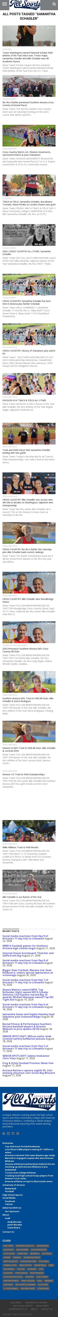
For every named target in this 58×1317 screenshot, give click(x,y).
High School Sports (12, 1194)
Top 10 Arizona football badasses (22, 1146)
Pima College (27, 1281)
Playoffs (8, 1273)
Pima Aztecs (25, 1265)
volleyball (9, 1269)
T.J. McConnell (11, 1289)
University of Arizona (13, 1185)
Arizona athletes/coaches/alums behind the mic (30, 1164)
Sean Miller (42, 1246)
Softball (46, 1254)
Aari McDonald (11, 1281)
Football (9, 1191)
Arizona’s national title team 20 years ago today (30, 1155)
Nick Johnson (36, 1273)
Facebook (10, 1201)
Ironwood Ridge (32, 1257)
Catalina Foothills (13, 1277)
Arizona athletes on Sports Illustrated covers (28, 1181)
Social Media (8, 1197)
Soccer (21, 1269)
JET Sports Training (25, 1285)
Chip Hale (8, 1285)
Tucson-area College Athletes (20, 1172)
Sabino (7, 1257)
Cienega (17, 1257)
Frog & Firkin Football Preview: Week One (28, 1063)
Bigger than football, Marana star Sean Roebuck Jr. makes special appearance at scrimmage (27, 972)
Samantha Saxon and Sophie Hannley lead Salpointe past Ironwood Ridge (28, 1015)
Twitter (9, 1204)
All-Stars (43, 1285)
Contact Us (8, 1231)
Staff (7, 1218)
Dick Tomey (42, 1277)
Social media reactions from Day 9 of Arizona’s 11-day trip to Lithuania (25, 937)
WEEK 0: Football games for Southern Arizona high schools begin (25, 947)
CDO (41, 1269)
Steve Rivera (13, 1227)
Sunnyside (22, 1254)
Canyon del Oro (28, 1261)
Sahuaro (32, 1269)
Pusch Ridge (21, 1273)
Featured (8, 1246)
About (5, 1214)
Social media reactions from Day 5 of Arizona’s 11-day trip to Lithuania (25, 1047)
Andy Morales (14, 1221)
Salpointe (8, 1250)
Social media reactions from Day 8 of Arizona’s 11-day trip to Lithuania (25, 962)
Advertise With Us (11, 1207)
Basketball (10, 1188)
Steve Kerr (43, 1289)
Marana (49, 1281)
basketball (40, 1265)
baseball (34, 1254)
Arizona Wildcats (25, 1246)
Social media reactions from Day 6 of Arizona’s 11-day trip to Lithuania (25, 1006)
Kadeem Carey (28, 1289)
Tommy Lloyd (10, 1265)
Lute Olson (9, 1254)
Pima (51, 1265)
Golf (39, 1281)
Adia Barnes (22, 1250)
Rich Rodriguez (38, 1250)
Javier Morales (14, 1224)
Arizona (30, 1277)
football (44, 1261)
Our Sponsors (12, 1211)
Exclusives (7, 1143)
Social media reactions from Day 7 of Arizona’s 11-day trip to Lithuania (25, 981)
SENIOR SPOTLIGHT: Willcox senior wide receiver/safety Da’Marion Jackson (26, 1037)
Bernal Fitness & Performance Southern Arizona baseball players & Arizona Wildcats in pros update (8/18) (27, 1026)
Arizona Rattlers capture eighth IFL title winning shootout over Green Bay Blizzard (28, 1072)
